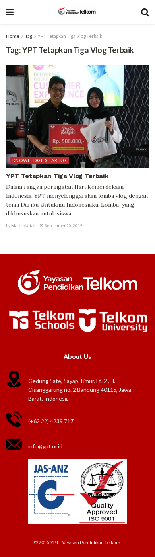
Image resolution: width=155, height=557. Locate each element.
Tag (28, 36)
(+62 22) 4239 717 (51, 421)
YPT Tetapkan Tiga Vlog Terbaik (70, 36)
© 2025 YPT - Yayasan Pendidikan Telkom (77, 542)
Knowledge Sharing (39, 160)
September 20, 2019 (63, 225)
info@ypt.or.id (45, 446)
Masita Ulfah (23, 225)
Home (12, 36)
